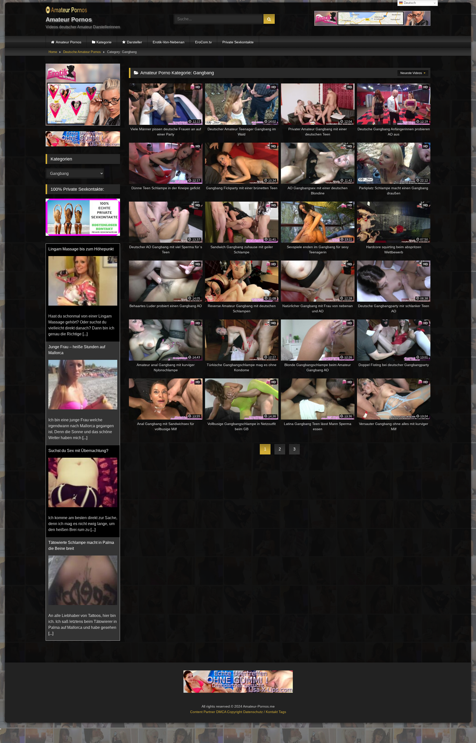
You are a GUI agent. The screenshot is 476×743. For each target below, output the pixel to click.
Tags (282, 712)
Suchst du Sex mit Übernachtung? (78, 366)
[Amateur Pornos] (66, 10)
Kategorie (104, 42)
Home (53, 52)
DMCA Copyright (229, 712)
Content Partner (203, 712)
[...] (85, 249)
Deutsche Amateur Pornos (82, 52)
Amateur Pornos (68, 42)
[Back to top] (460, 728)
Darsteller (134, 42)
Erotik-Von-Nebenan (168, 42)
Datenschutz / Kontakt (261, 712)
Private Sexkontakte (238, 42)
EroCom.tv (203, 42)
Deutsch (409, 3)
